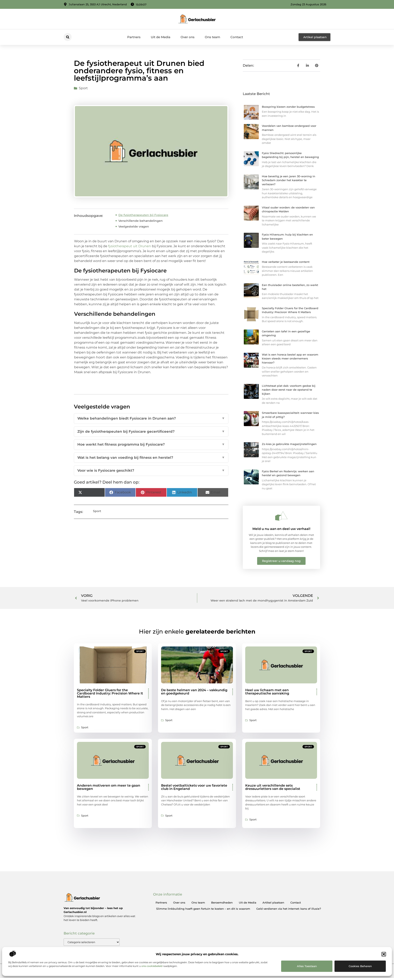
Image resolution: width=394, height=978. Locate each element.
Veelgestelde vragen (133, 226)
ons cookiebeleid (151, 966)
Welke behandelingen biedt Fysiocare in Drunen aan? (151, 418)
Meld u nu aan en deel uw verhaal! (281, 529)
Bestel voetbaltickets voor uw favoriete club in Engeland (194, 787)
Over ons (188, 37)
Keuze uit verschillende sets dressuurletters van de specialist (272, 787)
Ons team (212, 37)
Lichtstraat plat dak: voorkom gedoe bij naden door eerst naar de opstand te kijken (288, 389)
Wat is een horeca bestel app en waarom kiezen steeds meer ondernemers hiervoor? (290, 358)
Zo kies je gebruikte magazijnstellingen (289, 444)
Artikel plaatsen (273, 902)
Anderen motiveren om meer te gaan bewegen (108, 787)
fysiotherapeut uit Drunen (129, 246)
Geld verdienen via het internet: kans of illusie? (288, 908)
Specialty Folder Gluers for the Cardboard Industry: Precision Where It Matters (110, 693)
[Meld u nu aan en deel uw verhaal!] (281, 516)
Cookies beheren (360, 966)
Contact (236, 37)
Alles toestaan (307, 966)
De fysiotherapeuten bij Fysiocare (143, 215)
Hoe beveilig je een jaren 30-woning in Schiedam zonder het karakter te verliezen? (288, 180)
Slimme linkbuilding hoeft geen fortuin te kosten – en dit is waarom (203, 908)
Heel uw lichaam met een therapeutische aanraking (267, 691)
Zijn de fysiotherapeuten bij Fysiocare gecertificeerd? (151, 431)
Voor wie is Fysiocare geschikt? (151, 470)
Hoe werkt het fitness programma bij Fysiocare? (151, 444)
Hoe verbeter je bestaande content (285, 261)
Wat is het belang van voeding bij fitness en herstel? (151, 457)
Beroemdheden (222, 902)
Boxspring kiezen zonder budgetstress (288, 106)
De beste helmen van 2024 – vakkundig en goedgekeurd (194, 691)
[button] (384, 954)
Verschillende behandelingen (140, 221)
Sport (83, 88)
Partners (134, 37)
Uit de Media (160, 37)
